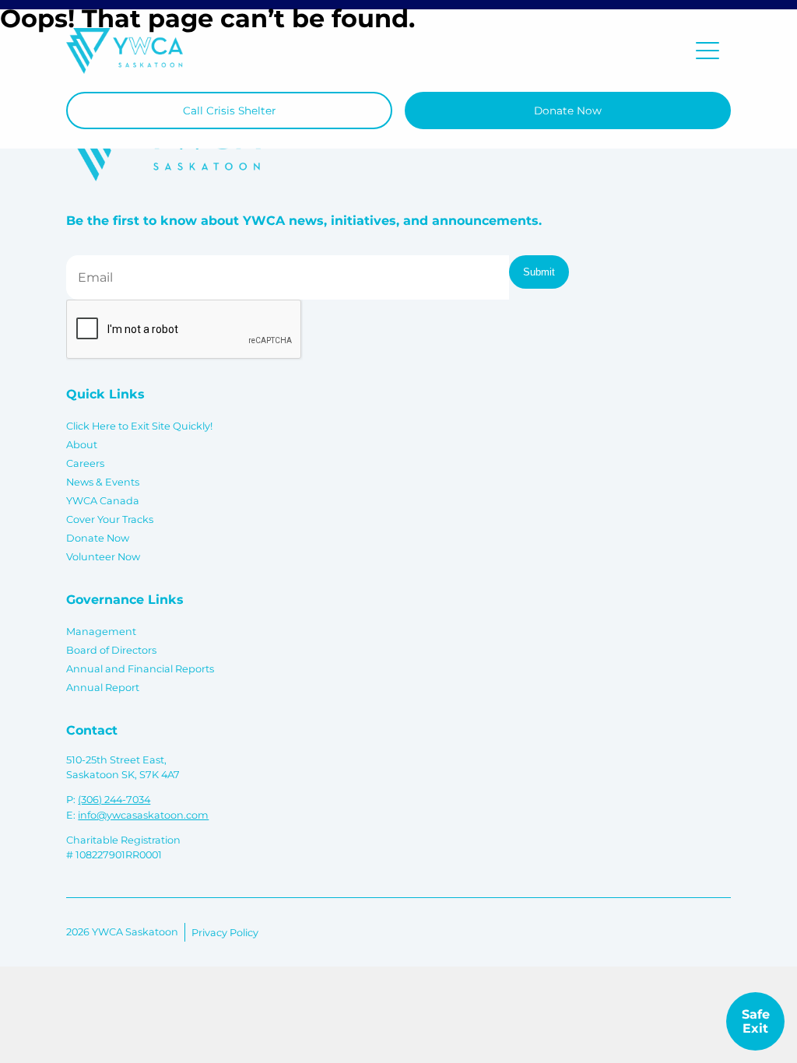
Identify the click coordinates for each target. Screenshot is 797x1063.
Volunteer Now (103, 557)
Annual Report (102, 687)
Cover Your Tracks (109, 519)
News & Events (102, 482)
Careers (85, 463)
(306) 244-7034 (114, 799)
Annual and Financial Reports (140, 669)
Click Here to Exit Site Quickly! (139, 426)
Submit (539, 272)
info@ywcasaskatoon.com (143, 815)
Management (101, 631)
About (81, 445)
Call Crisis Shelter (229, 110)
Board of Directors (111, 650)
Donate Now (568, 110)
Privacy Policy (224, 932)
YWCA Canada (102, 501)
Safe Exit (756, 1021)
